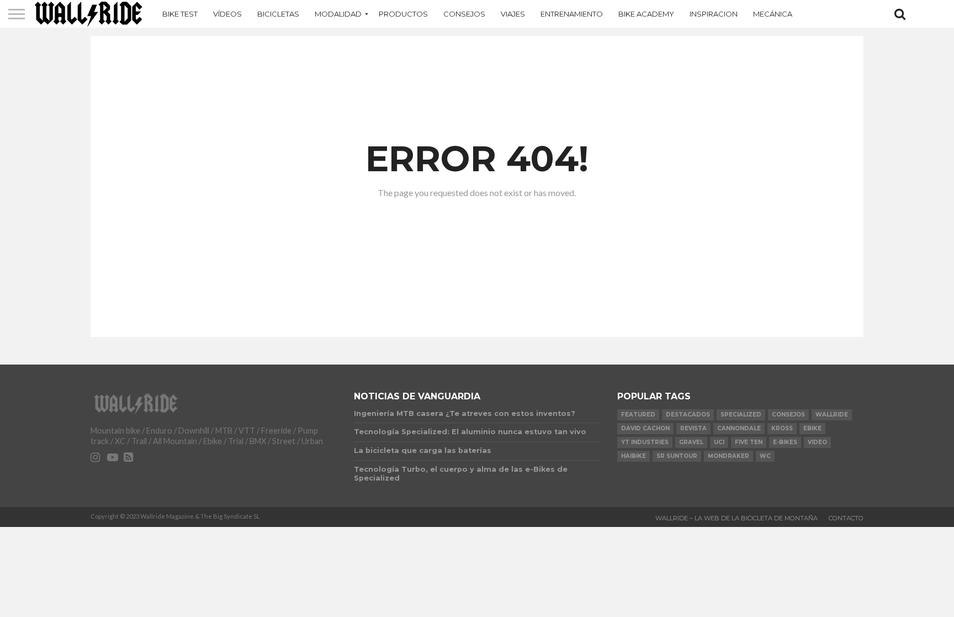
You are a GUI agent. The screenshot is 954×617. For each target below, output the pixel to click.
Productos (403, 13)
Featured (638, 414)
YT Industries (645, 442)
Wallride (831, 414)
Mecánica (772, 13)
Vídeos (227, 13)
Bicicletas (278, 13)
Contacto (846, 518)
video (817, 442)
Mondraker (728, 456)
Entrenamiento (571, 13)
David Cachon (645, 428)
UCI (719, 442)
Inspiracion (714, 13)
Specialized (740, 414)
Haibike (633, 456)
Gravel (691, 442)
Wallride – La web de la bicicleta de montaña (736, 518)
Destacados (688, 414)
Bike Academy (646, 13)
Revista (693, 428)
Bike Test (180, 13)
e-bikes (785, 442)
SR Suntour (676, 456)
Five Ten (748, 442)
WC (765, 456)
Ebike (812, 428)
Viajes (513, 13)
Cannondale (739, 428)
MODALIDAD (338, 13)
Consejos (464, 13)
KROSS (782, 428)
